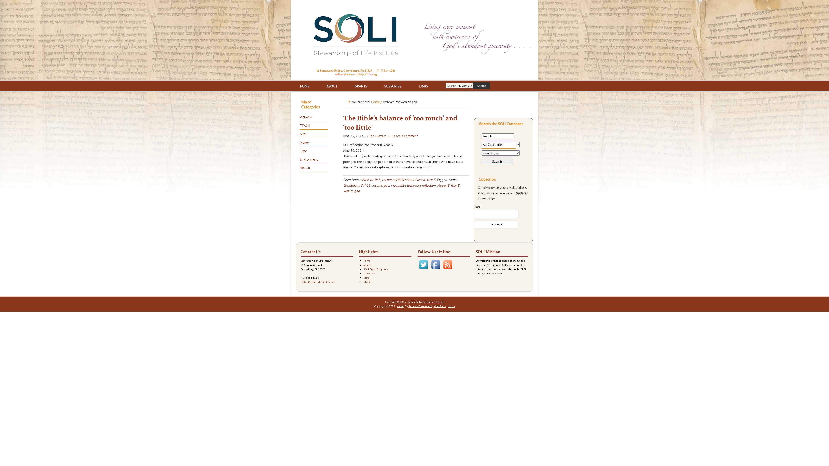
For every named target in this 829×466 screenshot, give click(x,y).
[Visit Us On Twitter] (424, 269)
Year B (430, 180)
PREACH (306, 117)
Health (305, 167)
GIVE (303, 134)
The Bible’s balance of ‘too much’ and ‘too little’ (400, 122)
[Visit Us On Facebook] (436, 269)
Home (366, 260)
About (366, 265)
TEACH (305, 125)
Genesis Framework (420, 306)
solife (400, 306)
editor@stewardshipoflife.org (356, 74)
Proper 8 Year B (448, 185)
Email (477, 207)
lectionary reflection (421, 185)
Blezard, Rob (371, 180)
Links (366, 277)
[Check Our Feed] (448, 269)
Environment (309, 159)
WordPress (440, 306)
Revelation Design (433, 302)
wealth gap (351, 191)
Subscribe (369, 273)
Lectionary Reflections (398, 180)
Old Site (368, 281)
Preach (420, 180)
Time (303, 151)
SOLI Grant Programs (375, 269)
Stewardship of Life (356, 34)
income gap (380, 185)
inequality (398, 185)
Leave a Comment (405, 136)
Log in (451, 306)
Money (304, 142)
